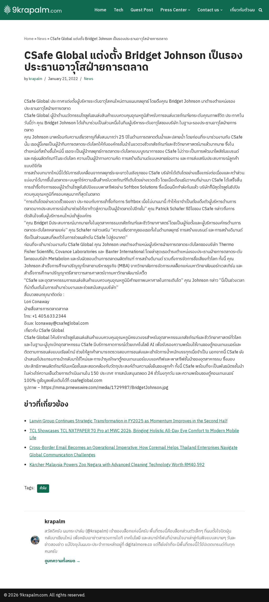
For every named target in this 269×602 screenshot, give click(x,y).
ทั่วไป (43, 488)
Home (100, 10)
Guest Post (142, 10)
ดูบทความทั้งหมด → (62, 561)
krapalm (35, 79)
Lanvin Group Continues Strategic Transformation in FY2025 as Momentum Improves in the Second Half (128, 421)
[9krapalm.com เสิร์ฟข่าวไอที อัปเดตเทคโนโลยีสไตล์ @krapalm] (33, 10)
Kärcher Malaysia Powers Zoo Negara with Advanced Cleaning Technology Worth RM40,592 (117, 464)
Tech (118, 10)
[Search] (260, 10)
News (41, 39)
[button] (189, 10)
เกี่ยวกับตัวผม (242, 10)
